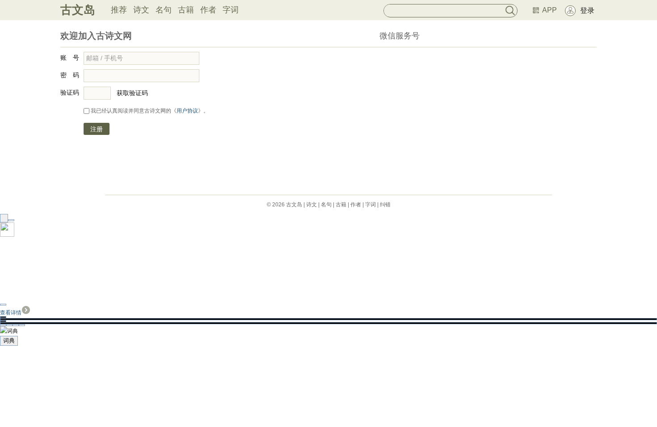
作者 (208, 9)
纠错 (385, 204)
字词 (231, 9)
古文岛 (77, 10)
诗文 (141, 9)
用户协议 (187, 111)
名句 (164, 9)
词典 (9, 340)
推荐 (119, 9)
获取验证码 (132, 92)
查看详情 (10, 313)
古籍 (186, 9)
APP (549, 10)
